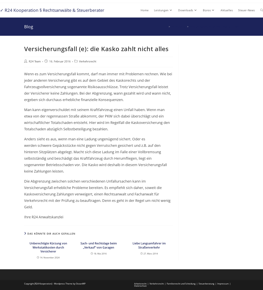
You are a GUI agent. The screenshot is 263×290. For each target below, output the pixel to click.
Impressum (223, 283)
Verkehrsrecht (87, 61)
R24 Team (35, 61)
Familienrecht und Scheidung (181, 283)
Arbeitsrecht (140, 283)
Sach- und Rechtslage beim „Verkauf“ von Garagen (99, 245)
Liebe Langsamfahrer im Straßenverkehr (149, 245)
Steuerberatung (206, 283)
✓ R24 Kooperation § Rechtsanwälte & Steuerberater (52, 10)
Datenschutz (140, 285)
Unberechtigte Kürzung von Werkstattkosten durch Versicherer (48, 247)
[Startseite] (166, 26)
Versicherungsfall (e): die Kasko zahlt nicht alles (214, 26)
